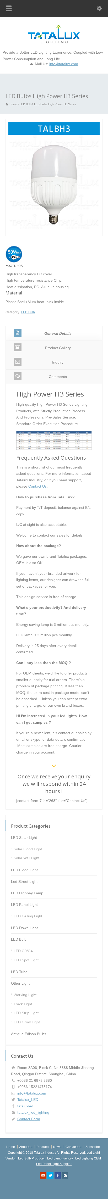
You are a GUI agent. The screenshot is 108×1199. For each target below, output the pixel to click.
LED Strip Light (26, 1013)
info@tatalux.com (63, 64)
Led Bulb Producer (31, 1158)
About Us (25, 1147)
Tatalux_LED (27, 1099)
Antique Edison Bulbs (28, 1034)
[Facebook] (58, 1175)
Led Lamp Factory (60, 1158)
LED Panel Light (24, 904)
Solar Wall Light (26, 858)
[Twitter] (50, 1175)
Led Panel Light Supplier (54, 1164)
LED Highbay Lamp (27, 893)
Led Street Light (24, 881)
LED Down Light (24, 928)
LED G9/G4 (23, 951)
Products (42, 1147)
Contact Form (28, 1119)
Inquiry (57, 362)
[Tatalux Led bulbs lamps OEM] (54, 42)
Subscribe (92, 1147)
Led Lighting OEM (88, 1158)
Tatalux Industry (45, 1153)
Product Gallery (58, 348)
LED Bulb (28, 312)
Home (10, 1147)
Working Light (25, 995)
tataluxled (25, 1106)
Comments (58, 377)
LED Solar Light (24, 837)
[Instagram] (65, 1175)
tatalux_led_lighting (33, 1112)
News (57, 1147)
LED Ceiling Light (28, 916)
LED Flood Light (24, 870)
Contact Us (37, 486)
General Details (58, 333)
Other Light (20, 983)
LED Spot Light (26, 960)
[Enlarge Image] (54, 122)
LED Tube (19, 972)
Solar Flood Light (28, 849)
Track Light (23, 1004)
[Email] (43, 1175)
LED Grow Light (27, 1022)
